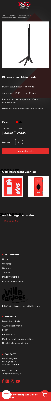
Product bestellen (25, 151)
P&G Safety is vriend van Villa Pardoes (21, 306)
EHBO (5, 330)
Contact (6, 272)
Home (4, 15)
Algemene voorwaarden (14, 281)
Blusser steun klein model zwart (15, 17)
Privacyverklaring (10, 277)
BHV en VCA (8, 334)
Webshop (12, 15)
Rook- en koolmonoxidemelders (18, 339)
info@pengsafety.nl (11, 373)
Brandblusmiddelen (11, 321)
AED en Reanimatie (12, 325)
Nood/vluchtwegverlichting (15, 343)
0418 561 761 (12, 370)
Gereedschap (24, 15)
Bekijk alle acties (11, 221)
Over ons (6, 268)
